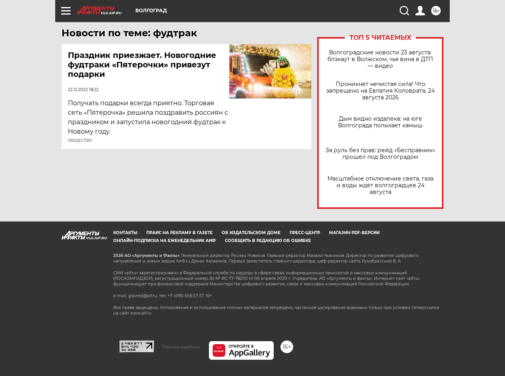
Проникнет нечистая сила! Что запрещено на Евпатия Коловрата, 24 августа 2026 (380, 91)
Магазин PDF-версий (354, 232)
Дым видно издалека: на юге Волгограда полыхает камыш (380, 122)
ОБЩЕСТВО (80, 141)
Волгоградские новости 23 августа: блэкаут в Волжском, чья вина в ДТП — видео (380, 59)
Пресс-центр (305, 232)
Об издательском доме (251, 232)
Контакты (125, 232)
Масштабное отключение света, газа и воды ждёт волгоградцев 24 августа (380, 185)
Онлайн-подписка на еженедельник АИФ (164, 240)
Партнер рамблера (181, 346)
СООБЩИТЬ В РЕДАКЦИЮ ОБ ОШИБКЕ (268, 240)
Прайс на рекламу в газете (179, 232)
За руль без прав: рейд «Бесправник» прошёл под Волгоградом (380, 153)
